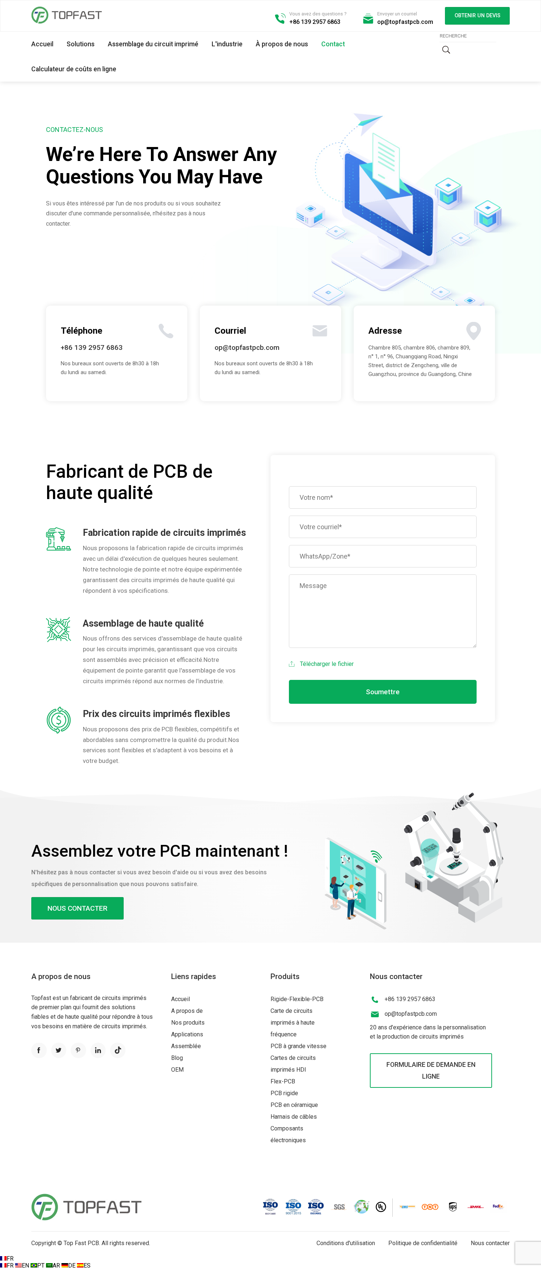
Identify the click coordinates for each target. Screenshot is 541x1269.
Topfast (66, 15)
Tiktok (117, 1050)
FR (10, 1258)
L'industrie (227, 44)
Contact (333, 44)
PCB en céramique (294, 1104)
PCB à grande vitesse (298, 1046)
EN (26, 1265)
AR (57, 1265)
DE (72, 1265)
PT (41, 1265)
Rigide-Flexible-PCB (296, 999)
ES (87, 1265)
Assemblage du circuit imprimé (153, 44)
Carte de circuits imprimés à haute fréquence (292, 1022)
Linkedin (98, 1050)
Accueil (42, 44)
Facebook (39, 1050)
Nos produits (188, 1022)
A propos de (187, 1010)
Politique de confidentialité (422, 1243)
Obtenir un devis (478, 15)
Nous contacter (77, 908)
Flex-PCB (282, 1081)
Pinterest (78, 1050)
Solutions (81, 44)
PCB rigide (284, 1093)
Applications (187, 1034)
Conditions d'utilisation (346, 1243)
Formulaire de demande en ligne (430, 1070)
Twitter (59, 1050)
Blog (177, 1057)
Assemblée (186, 1046)
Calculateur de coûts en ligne (73, 69)
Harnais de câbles (293, 1116)
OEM (177, 1069)
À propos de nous (282, 44)
